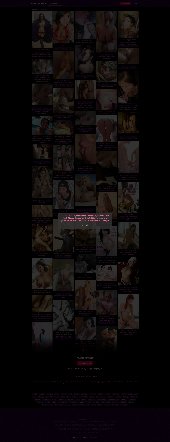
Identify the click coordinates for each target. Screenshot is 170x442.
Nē (87, 225)
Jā (82, 225)
